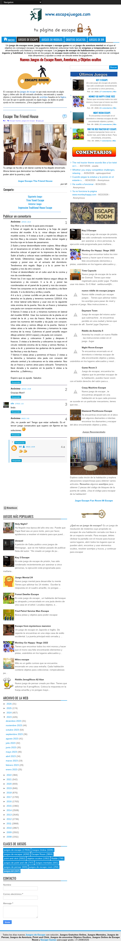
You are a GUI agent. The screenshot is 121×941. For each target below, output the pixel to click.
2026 (9, 704)
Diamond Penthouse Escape (97, 411)
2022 (9, 775)
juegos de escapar (13, 854)
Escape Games (15, 121)
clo (12, 403)
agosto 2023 (12, 738)
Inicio (11, 40)
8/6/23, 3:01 (25, 418)
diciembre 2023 (14, 721)
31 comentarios (106, 124)
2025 (9, 708)
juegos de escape (28, 121)
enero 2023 (12, 769)
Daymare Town (90, 310)
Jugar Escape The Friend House (35, 181)
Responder (16, 382)
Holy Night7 (21, 524)
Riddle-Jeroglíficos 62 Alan (29, 679)
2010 (9, 828)
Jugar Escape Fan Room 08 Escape (94, 500)
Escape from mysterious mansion (33, 626)
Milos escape (22, 659)
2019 (9, 788)
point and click (11, 858)
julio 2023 (11, 743)
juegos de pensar (12, 867)
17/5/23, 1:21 (19, 404)
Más (114, 91)
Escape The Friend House (20, 116)
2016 (9, 801)
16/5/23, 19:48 (26, 389)
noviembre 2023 (14, 725)
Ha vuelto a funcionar (83, 184)
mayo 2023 (12, 752)
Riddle (54, 858)
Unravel (19, 540)
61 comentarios (106, 108)
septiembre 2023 (14, 734)
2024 (9, 712)
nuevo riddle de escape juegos (98, 290)
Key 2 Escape (22, 557)
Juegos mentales (43, 862)
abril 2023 (11, 756)
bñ (20, 446)
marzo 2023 (12, 760)
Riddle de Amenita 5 (92, 331)
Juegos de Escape (28, 39)
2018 (9, 792)
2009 (9, 832)
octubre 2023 (13, 730)
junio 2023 (11, 747)
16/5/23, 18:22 (26, 222)
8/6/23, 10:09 (30, 447)
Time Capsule (89, 270)
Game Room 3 (89, 367)
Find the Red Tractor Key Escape (101, 129)
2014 (9, 810)
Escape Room (39, 854)
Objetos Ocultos (76, 39)
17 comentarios (106, 91)
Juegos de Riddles (51, 39)
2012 (9, 819)
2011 (9, 823)
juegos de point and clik (15, 862)
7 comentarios (105, 141)
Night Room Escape (101, 112)
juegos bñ (9, 871)
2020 (9, 784)
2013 (9, 814)
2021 (9, 779)
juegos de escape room (41, 867)
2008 (9, 836)
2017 (9, 797)
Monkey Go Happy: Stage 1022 (31, 642)
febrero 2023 (12, 765)
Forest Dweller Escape (27, 594)
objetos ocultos (34, 858)
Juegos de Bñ (96, 39)
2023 (9, 717)
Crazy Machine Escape (94, 387)
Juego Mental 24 (24, 577)
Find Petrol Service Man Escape (32, 611)
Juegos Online (39, 850)
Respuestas (20, 443)
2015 (9, 806)
